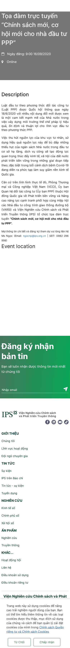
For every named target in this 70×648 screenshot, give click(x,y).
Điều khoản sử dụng (15, 575)
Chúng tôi (8, 441)
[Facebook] (47, 422)
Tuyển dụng (9, 493)
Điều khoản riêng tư (14, 582)
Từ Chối (19, 642)
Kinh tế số (8, 508)
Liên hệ (6, 567)
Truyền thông (10, 545)
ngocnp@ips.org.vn (34, 235)
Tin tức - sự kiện (12, 485)
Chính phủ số (10, 515)
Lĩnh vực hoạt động (14, 448)
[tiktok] (66, 422)
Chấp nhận (47, 642)
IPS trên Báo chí (12, 478)
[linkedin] (54, 422)
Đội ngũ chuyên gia (14, 456)
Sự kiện (6, 471)
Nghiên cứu (9, 538)
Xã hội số (7, 523)
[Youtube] (60, 422)
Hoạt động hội (11, 560)
